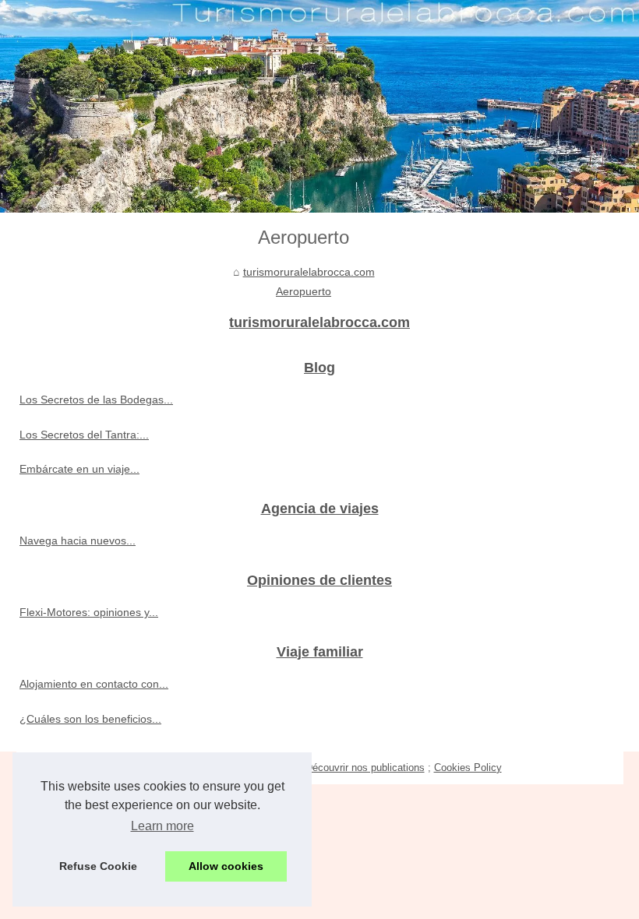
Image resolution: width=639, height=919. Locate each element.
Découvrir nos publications (365, 767)
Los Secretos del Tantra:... (84, 434)
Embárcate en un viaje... (79, 469)
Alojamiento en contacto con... (93, 684)
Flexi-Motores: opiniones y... (88, 612)
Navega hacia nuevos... (77, 540)
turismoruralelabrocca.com (309, 272)
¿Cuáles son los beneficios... (90, 719)
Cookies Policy (468, 767)
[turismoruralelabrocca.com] (319, 106)
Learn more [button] (162, 826)
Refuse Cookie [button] (98, 866)
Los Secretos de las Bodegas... (96, 399)
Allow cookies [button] (226, 866)
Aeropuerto (303, 291)
